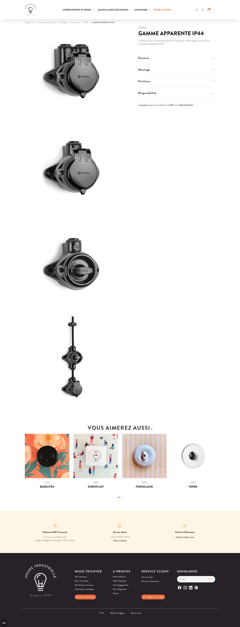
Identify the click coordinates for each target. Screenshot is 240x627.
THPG (142, 27)
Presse (116, 593)
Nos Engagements (121, 585)
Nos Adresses (81, 576)
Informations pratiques (84, 589)
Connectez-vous (145, 105)
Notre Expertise (120, 581)
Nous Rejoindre (120, 589)
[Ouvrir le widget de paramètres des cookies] (4, 623)
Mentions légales (117, 613)
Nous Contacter (82, 581)
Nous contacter (120, 540)
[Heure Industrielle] (38, 10)
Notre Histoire (119, 576)
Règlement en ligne (155, 597)
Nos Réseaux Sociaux (84, 585)
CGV (101, 613)
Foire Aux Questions (150, 581)
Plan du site (136, 613)
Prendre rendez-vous (185, 537)
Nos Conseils (147, 577)
